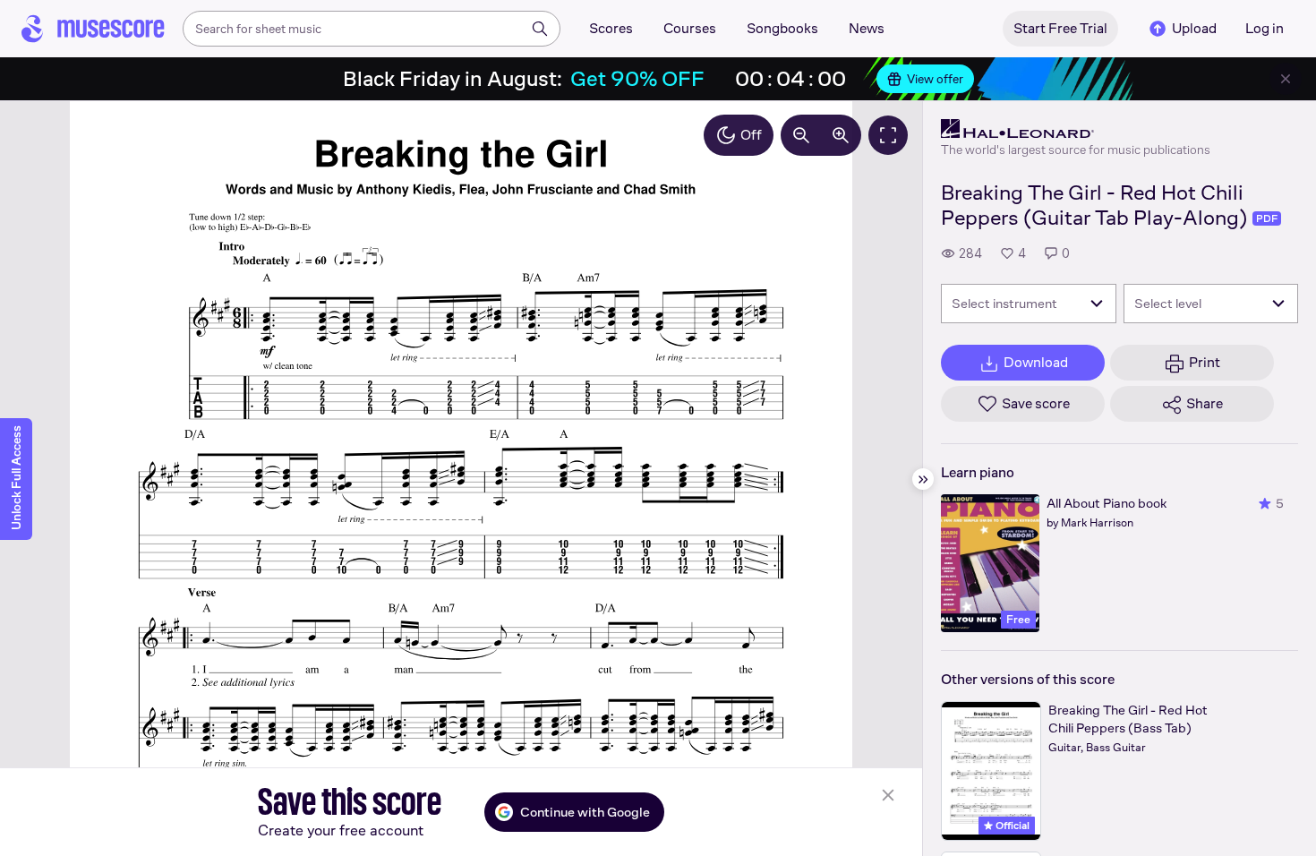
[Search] (540, 29)
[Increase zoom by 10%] (840, 135)
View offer (935, 79)
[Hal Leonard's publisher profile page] (1075, 129)
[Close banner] (1285, 79)
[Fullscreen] (888, 135)
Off (751, 134)
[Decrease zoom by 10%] (801, 135)
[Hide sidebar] (923, 479)
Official (1011, 825)
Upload (1194, 28)
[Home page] (93, 28)
